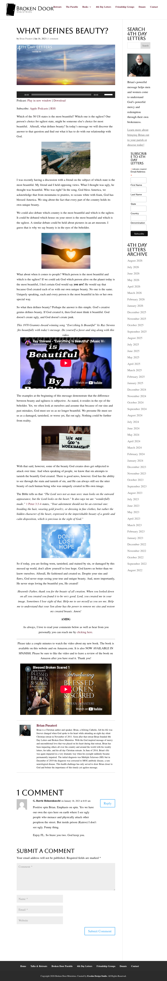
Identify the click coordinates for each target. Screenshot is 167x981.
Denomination (138, 223)
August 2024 (134, 415)
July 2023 (133, 499)
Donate (142, 7)
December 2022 (136, 544)
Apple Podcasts (39, 108)
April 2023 (133, 518)
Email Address (138, 173)
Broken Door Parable (62, 966)
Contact (154, 7)
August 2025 (134, 338)
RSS (53, 108)
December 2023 (136, 467)
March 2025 (134, 370)
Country (135, 213)
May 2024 (133, 435)
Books (85, 7)
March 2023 (134, 525)
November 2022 (136, 551)
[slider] (109, 94)
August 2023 (134, 493)
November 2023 (136, 473)
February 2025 (136, 377)
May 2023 (133, 512)
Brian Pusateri (26, 38)
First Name (136, 185)
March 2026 (134, 293)
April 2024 (133, 441)
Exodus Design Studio (97, 975)
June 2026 (133, 273)
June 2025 (133, 351)
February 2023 (136, 531)
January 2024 (135, 460)
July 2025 (133, 344)
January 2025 (135, 383)
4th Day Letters (103, 7)
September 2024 (137, 409)
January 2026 (135, 306)
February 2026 (136, 299)
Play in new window (39, 100)
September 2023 (137, 486)
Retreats (57, 7)
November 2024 (136, 396)
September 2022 (137, 564)
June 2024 (133, 428)
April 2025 (133, 364)
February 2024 (136, 454)
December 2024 (136, 389)
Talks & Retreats (38, 966)
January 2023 (135, 538)
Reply (108, 803)
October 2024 (135, 402)
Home (23, 966)
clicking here (84, 632)
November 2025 (136, 319)
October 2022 (135, 557)
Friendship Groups (124, 7)
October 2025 (135, 325)
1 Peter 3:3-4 (33, 504)
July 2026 (133, 267)
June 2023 (133, 506)
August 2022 (134, 570)
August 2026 (134, 260)
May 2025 (133, 357)
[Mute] (101, 94)
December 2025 (136, 312)
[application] (66, 94)
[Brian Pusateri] (25, 734)
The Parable (72, 7)
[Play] (21, 94)
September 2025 (137, 331)
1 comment (53, 38)
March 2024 (134, 447)
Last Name (136, 194)
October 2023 (135, 480)
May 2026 (133, 280)
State (133, 204)
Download (59, 100)
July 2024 (133, 422)
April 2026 (133, 286)
